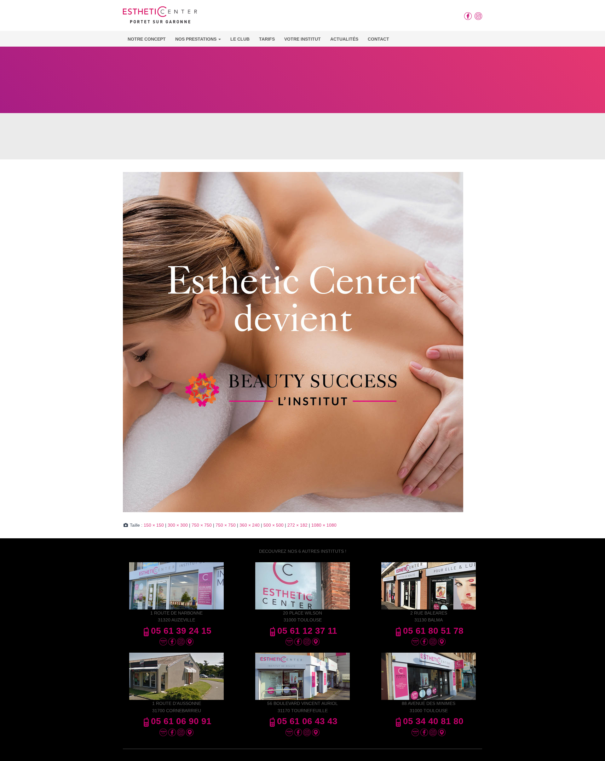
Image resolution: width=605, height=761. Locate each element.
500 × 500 (273, 525)
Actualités (344, 39)
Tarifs (267, 39)
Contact (378, 39)
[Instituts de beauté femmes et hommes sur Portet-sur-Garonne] (160, 17)
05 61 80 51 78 (433, 631)
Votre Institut (302, 39)
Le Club (240, 39)
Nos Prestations (196, 39)
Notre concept (147, 39)
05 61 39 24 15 (181, 631)
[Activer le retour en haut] (593, 748)
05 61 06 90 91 (181, 721)
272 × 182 (297, 525)
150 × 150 (154, 525)
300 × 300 (178, 525)
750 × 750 (202, 525)
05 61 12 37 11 (307, 631)
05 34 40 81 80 (433, 721)
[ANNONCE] (293, 341)
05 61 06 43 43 (307, 721)
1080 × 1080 (324, 525)
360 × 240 (249, 525)
